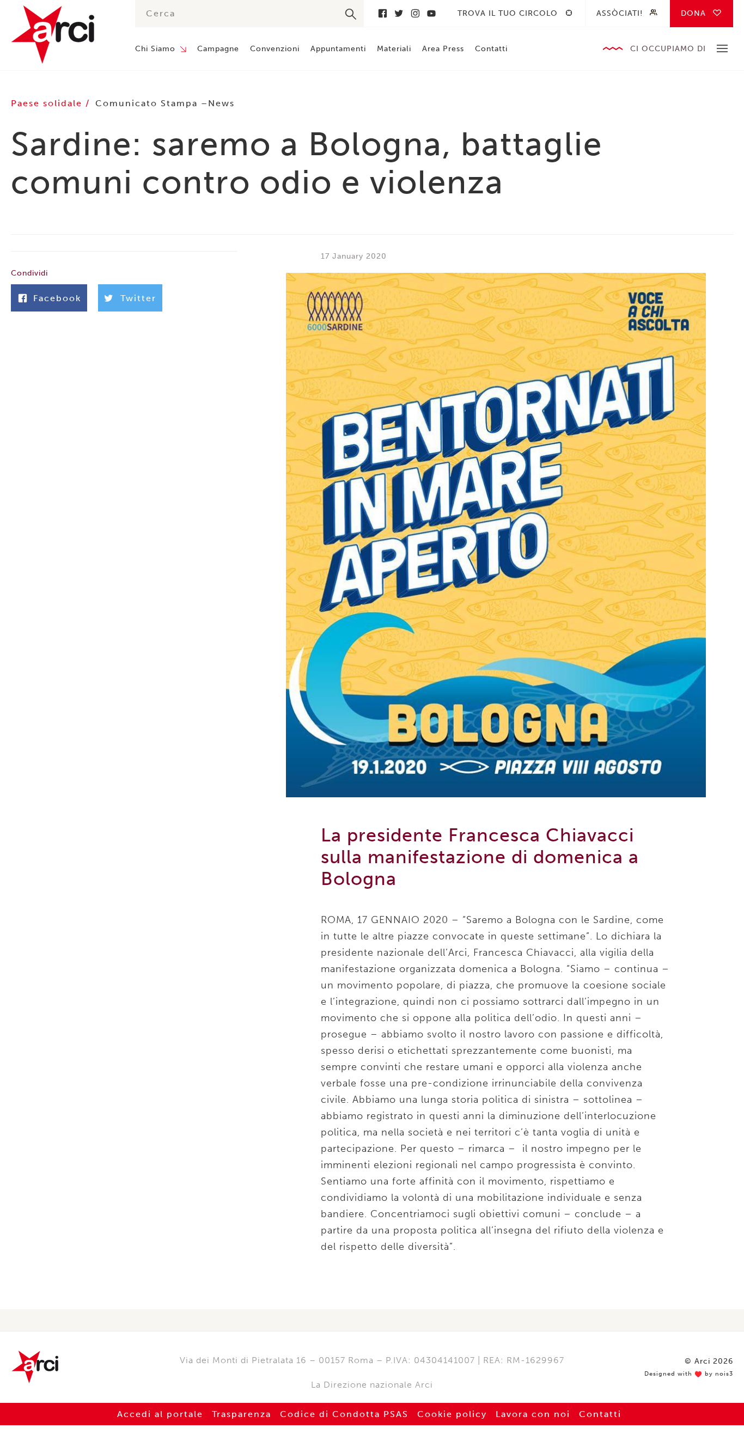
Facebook (382, 13)
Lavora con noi (533, 1414)
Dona (693, 13)
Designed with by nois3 (688, 1374)
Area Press (443, 48)
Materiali (394, 48)
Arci (62, 34)
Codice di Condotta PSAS (344, 1414)
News (221, 103)
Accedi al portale (160, 1414)
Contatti (491, 48)
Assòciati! (619, 13)
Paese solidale (48, 103)
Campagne (218, 48)
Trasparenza (241, 1414)
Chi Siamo (155, 48)
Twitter (399, 13)
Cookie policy (452, 1414)
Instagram (415, 13)
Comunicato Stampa (146, 103)
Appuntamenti (338, 48)
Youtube (431, 13)
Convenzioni (275, 48)
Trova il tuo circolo (508, 13)
